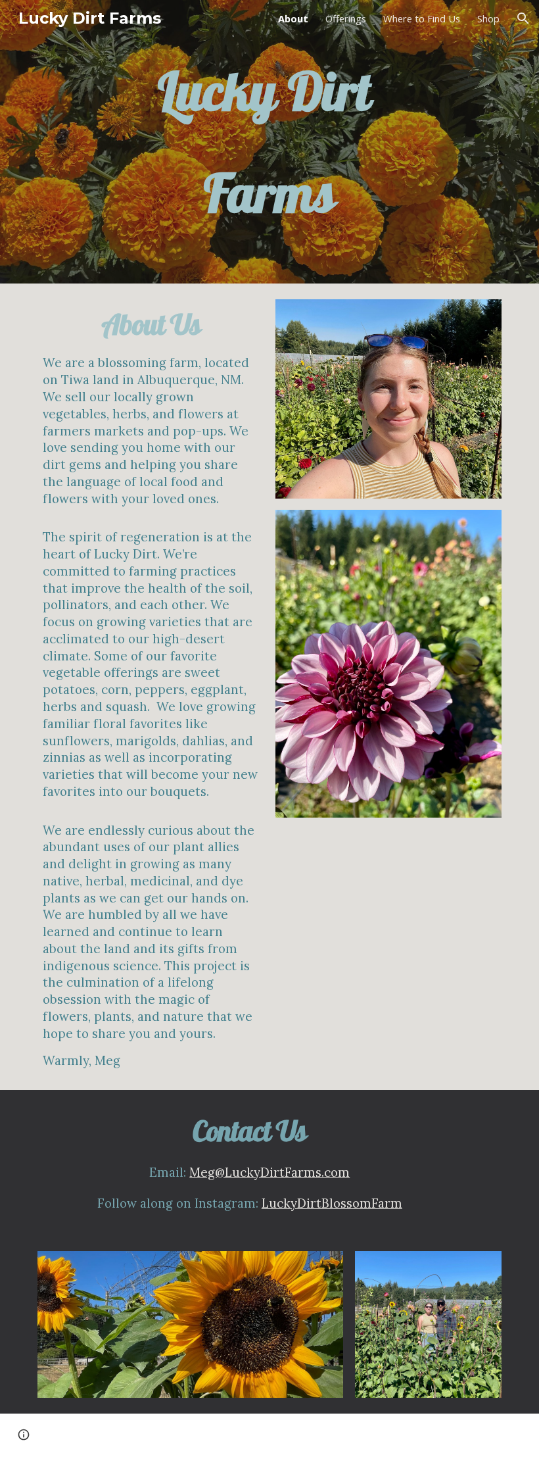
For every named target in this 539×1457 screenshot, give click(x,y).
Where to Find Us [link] (421, 18)
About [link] (293, 18)
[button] (523, 18)
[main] (269, 141)
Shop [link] (488, 18)
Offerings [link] (345, 18)
